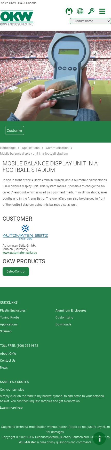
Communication (57, 148)
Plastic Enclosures (13, 310)
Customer (14, 130)
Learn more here (11, 407)
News (4, 367)
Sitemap (6, 331)
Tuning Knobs (9, 317)
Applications (30, 148)
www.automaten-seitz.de (20, 253)
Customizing (64, 317)
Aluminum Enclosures (71, 310)
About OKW (8, 353)
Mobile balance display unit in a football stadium (34, 153)
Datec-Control (15, 271)
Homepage (7, 148)
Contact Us (7, 360)
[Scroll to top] (83, 438)
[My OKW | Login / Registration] (69, 11)
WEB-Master (27, 442)
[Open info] (99, 438)
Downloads (63, 324)
